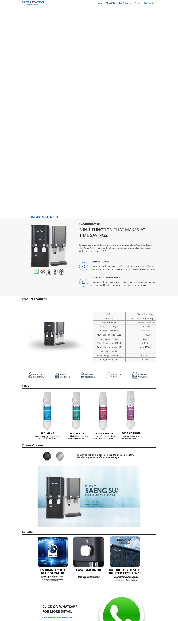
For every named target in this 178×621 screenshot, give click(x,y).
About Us (110, 3)
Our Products (124, 3)
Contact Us (149, 3)
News (137, 3)
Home (99, 3)
